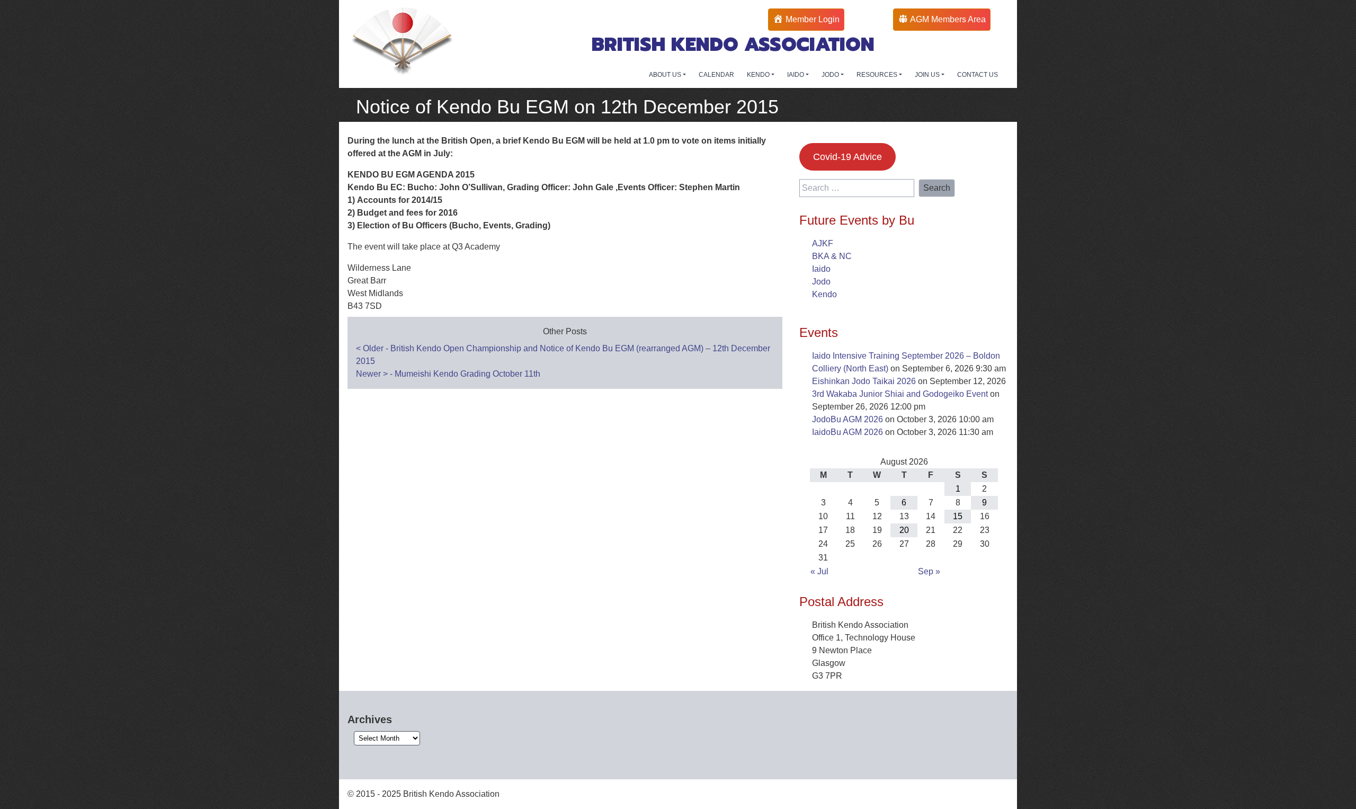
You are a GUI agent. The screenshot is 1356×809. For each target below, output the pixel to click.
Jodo (821, 281)
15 (957, 516)
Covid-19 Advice (847, 157)
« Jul (819, 571)
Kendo (824, 294)
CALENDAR (716, 74)
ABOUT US (666, 74)
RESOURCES (878, 74)
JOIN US (928, 74)
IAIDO (796, 74)
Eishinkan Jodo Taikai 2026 (864, 381)
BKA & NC (832, 256)
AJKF (822, 243)
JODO (831, 74)
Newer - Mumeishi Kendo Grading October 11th (448, 373)
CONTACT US (977, 74)
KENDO (759, 74)
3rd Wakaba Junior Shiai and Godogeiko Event (900, 393)
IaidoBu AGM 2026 (847, 432)
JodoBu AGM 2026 (847, 419)
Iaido (821, 268)
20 (904, 530)
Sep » (929, 571)
